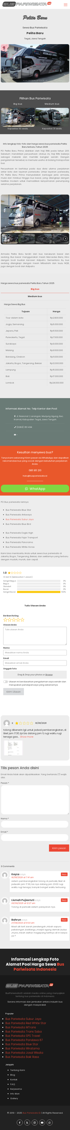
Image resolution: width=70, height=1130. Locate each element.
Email (4, 831)
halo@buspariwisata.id (35, 475)
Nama (5, 818)
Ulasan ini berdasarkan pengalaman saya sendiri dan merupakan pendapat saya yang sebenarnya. (37, 683)
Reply (64, 874)
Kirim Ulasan (14, 691)
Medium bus (35, 296)
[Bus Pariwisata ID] (26, 4)
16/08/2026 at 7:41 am (22, 877)
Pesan (5, 783)
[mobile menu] (65, 5)
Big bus (35, 289)
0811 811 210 (35, 470)
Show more (26, 736)
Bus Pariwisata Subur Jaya (20, 519)
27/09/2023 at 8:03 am (22, 922)
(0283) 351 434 (24, 427)
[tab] (35, 289)
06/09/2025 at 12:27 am (23, 903)
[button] (10, 238)
